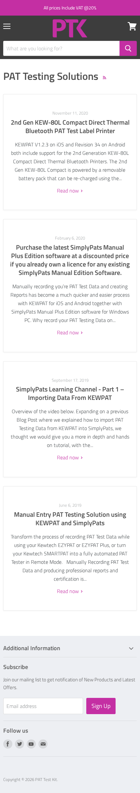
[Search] (128, 48)
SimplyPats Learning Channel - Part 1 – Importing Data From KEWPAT (70, 393)
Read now (68, 190)
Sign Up (100, 705)
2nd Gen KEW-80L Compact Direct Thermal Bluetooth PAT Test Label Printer (70, 126)
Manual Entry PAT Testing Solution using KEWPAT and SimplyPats (70, 518)
